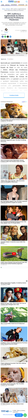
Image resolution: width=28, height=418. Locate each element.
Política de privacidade (8, 414)
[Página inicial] (11, 1)
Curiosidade (21, 4)
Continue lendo (14, 95)
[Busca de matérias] (26, 2)
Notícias (7, 4)
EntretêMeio (14, 4)
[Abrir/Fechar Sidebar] (1, 1)
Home (2, 4)
